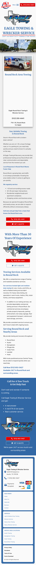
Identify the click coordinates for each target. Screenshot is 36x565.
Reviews (6, 505)
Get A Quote (19, 224)
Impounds (6, 502)
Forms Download (8, 556)
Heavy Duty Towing (9, 522)
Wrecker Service (8, 519)
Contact (6, 508)
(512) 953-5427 (28, 5)
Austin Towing (8, 533)
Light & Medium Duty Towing (11, 516)
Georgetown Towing (9, 536)
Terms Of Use (8, 553)
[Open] (17, 4)
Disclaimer (7, 550)
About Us (6, 499)
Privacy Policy (8, 547)
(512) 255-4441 (19, 219)
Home (5, 496)
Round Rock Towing (9, 542)
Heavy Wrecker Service (10, 525)
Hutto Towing (7, 539)
